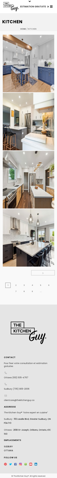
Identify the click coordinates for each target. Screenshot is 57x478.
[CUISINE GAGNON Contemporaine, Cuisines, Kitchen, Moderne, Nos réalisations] (28, 121)
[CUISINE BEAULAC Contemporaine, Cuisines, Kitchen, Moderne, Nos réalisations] (28, 238)
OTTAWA (8, 450)
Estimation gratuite (33, 6)
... (41, 291)
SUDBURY (8, 446)
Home (23, 29)
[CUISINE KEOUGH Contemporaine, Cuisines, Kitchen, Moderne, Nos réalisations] (28, 63)
